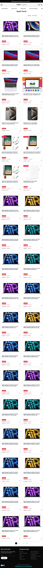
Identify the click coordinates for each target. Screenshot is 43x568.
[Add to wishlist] (19, 20)
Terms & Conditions (35, 553)
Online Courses (14, 8)
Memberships (23, 8)
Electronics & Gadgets (33, 8)
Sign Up (4, 558)
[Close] (40, 1)
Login (20, 554)
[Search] (39, 5)
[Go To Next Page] (27, 543)
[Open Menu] (2, 5)
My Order (21, 551)
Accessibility (33, 554)
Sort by (29, 15)
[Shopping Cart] (41, 4)
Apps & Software (5, 8)
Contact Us (21, 556)
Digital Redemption (23, 553)
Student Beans (34, 558)
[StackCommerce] (23, 566)
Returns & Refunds (34, 551)
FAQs (20, 557)
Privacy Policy (22, 559)
